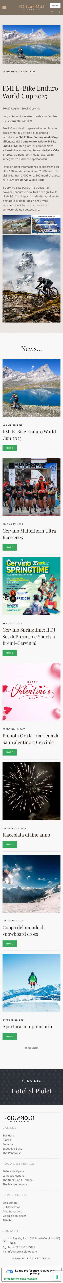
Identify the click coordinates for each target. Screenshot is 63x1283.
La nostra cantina (14, 1175)
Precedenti (32, 1048)
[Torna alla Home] (31, 7)
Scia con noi (10, 1202)
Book (55, 5)
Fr (59, 12)
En (51, 12)
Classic (7, 1140)
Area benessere (12, 1211)
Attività (7, 1220)
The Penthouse (12, 1153)
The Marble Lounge (15, 1184)
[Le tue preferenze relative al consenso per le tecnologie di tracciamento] (57, 1277)
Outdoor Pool (11, 1207)
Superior (8, 1144)
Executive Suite (12, 1148)
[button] (4, 7)
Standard (8, 1135)
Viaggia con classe (14, 1215)
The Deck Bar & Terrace (18, 1180)
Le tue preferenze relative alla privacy (35, 1272)
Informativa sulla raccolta (20, 1278)
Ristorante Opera (13, 1171)
